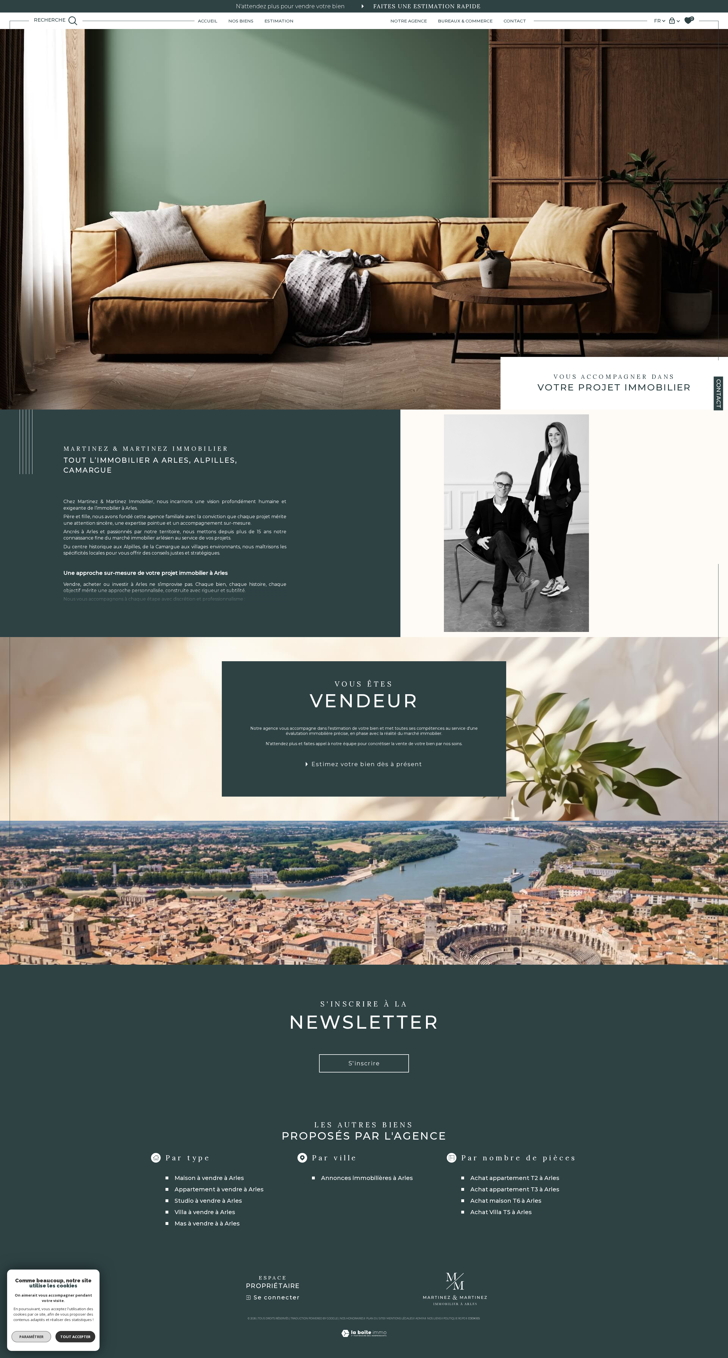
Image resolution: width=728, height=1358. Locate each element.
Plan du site (375, 1318)
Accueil (207, 20)
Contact (718, 393)
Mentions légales (399, 1318)
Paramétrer (31, 1336)
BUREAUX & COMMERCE (465, 20)
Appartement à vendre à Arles (219, 1189)
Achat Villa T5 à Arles (501, 1212)
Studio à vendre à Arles (208, 1200)
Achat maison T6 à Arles (505, 1200)
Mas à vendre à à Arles (207, 1223)
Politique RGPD (454, 1318)
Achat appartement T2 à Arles (514, 1178)
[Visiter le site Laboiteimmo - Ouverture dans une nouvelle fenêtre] (363, 1340)
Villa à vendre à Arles (205, 1212)
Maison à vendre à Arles (209, 1178)
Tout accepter (75, 1336)
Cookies (474, 1318)
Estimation (278, 20)
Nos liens (434, 1318)
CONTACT (515, 20)
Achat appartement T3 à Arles (514, 1189)
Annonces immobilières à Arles (367, 1178)
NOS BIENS (240, 20)
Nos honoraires (352, 1318)
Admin (420, 1318)
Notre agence (408, 20)
